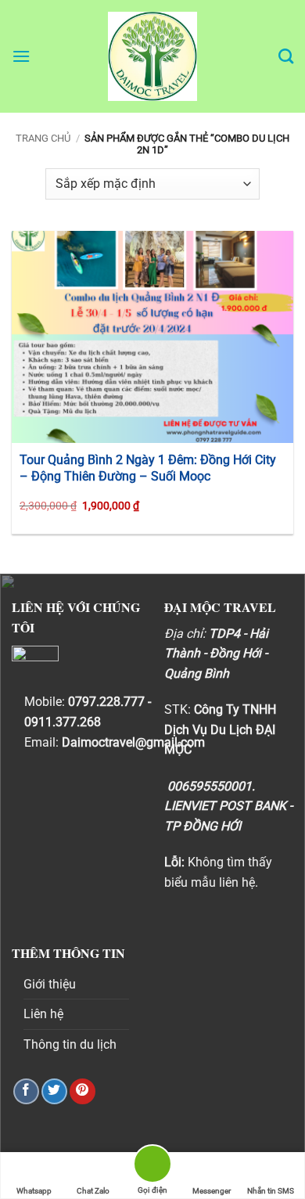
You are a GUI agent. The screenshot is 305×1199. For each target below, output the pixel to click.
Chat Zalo (93, 1190)
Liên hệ (43, 1013)
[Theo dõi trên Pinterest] (82, 1091)
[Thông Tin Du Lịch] (152, 56)
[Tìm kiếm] (285, 56)
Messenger (211, 1190)
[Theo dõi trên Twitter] (54, 1091)
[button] (21, 56)
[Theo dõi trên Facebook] (26, 1091)
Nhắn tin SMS (270, 1190)
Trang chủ (43, 138)
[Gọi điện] (152, 1166)
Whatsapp (34, 1190)
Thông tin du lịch (70, 1044)
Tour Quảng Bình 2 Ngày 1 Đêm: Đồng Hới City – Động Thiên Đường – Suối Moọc (148, 468)
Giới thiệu (49, 984)
